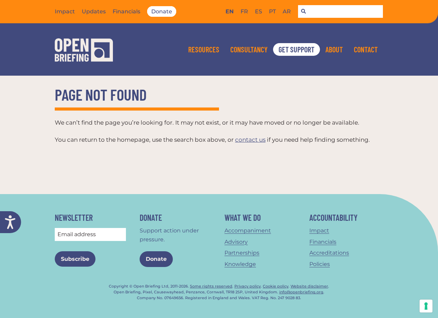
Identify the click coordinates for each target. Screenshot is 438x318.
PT (272, 11)
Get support (296, 49)
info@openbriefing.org (301, 292)
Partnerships (241, 253)
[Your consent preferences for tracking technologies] (426, 306)
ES (258, 11)
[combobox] (340, 11)
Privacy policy (247, 286)
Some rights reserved (211, 286)
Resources (203, 49)
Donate (161, 11)
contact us (250, 139)
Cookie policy (275, 286)
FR (244, 11)
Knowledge (240, 264)
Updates (94, 11)
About (334, 49)
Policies (319, 264)
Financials (126, 11)
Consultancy (249, 49)
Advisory (236, 242)
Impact (65, 11)
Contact (366, 49)
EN (230, 11)
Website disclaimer (309, 286)
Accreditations (329, 253)
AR (287, 11)
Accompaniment (247, 230)
